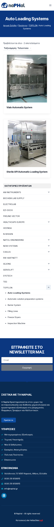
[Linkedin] (4, 495)
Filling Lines (13, 311)
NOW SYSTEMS (10, 246)
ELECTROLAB (9, 204)
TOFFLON (7, 287)
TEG (5, 281)
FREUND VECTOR (11, 216)
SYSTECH (7, 275)
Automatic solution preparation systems (25, 299)
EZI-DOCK (8, 210)
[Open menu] (50, 5)
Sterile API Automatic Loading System (27, 171)
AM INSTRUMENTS (12, 192)
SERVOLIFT (8, 270)
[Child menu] (48, 191)
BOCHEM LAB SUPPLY (13, 198)
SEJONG (7, 264)
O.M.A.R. (7, 252)
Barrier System (14, 305)
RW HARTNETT (10, 258)
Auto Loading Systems (19, 293)
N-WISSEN (8, 234)
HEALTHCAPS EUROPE (14, 222)
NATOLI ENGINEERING (13, 240)
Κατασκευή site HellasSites (27, 520)
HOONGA (7, 228)
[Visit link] (41, 520)
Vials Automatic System (19, 107)
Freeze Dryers (14, 317)
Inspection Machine (16, 323)
